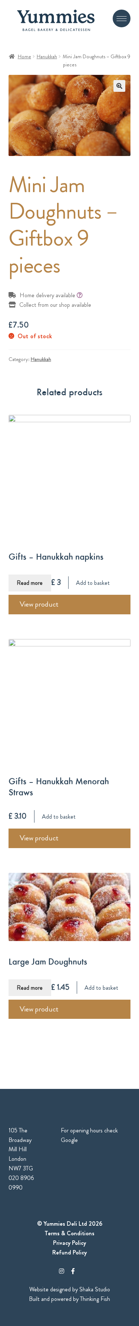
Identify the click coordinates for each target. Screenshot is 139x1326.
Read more (30, 583)
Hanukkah (47, 56)
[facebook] (73, 1271)
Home (24, 56)
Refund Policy (69, 1252)
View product (39, 604)
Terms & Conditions (69, 1233)
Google (69, 1140)
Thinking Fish (95, 1299)
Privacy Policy (69, 1243)
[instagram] (61, 1271)
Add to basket (93, 583)
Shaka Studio (94, 1289)
